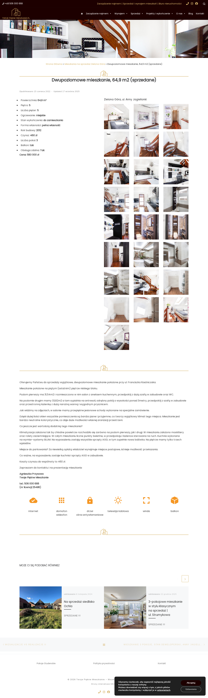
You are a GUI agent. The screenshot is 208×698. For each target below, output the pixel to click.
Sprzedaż (135, 13)
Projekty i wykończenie (158, 13)
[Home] (81, 14)
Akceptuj (191, 682)
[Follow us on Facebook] (196, 3)
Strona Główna (54, 64)
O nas (179, 13)
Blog (191, 13)
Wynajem (120, 13)
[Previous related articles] (177, 578)
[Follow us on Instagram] (192, 3)
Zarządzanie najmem (97, 13)
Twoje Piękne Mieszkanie (90, 679)
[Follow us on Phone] (187, 3)
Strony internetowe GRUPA (104, 684)
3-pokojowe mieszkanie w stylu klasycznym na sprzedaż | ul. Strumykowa (165, 608)
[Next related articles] (185, 578)
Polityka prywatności (104, 663)
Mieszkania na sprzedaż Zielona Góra (85, 64)
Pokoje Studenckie (46, 663)
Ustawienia (191, 689)
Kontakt (200, 13)
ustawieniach (163, 690)
